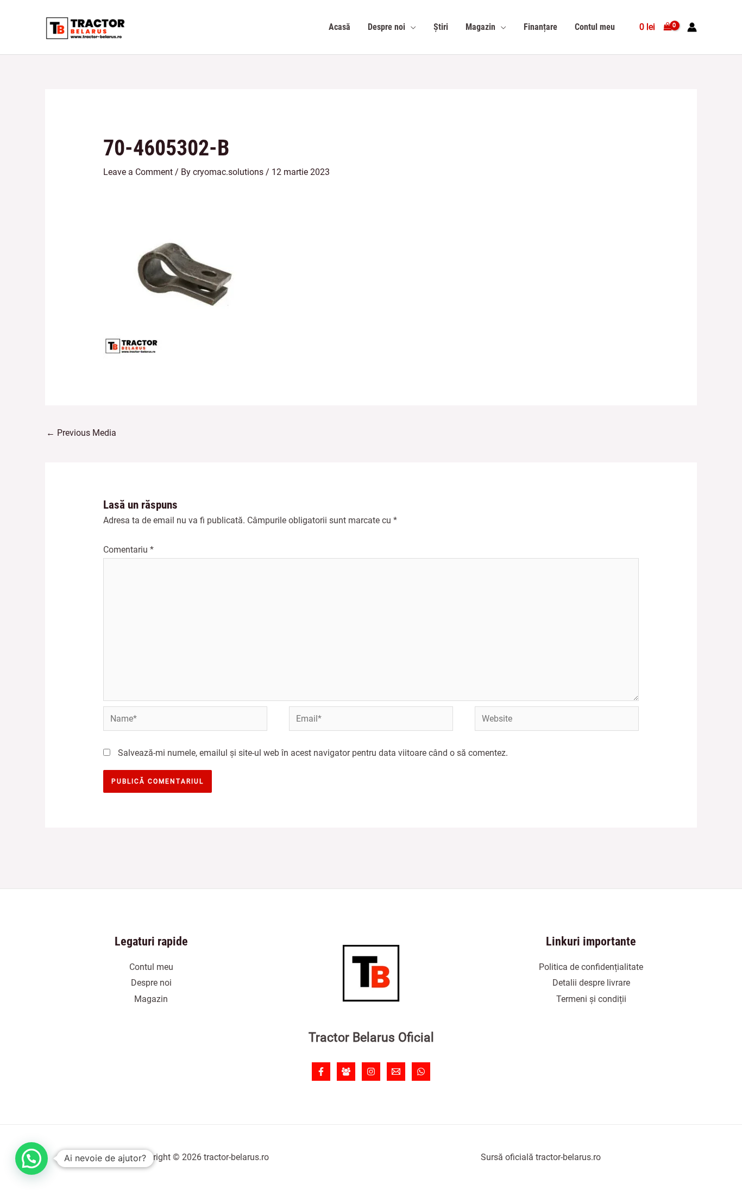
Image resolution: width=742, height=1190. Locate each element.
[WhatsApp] (421, 1071)
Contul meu (151, 967)
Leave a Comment (138, 172)
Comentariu (128, 549)
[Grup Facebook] (346, 1071)
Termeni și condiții (591, 999)
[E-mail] (396, 1071)
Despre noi (151, 983)
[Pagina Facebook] (321, 1071)
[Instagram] (371, 1071)
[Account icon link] (692, 27)
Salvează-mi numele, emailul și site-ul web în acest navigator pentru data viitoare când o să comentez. (313, 753)
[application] (410, 27)
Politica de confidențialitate (591, 967)
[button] (31, 1158)
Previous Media (81, 433)
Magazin (151, 999)
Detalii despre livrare (591, 983)
